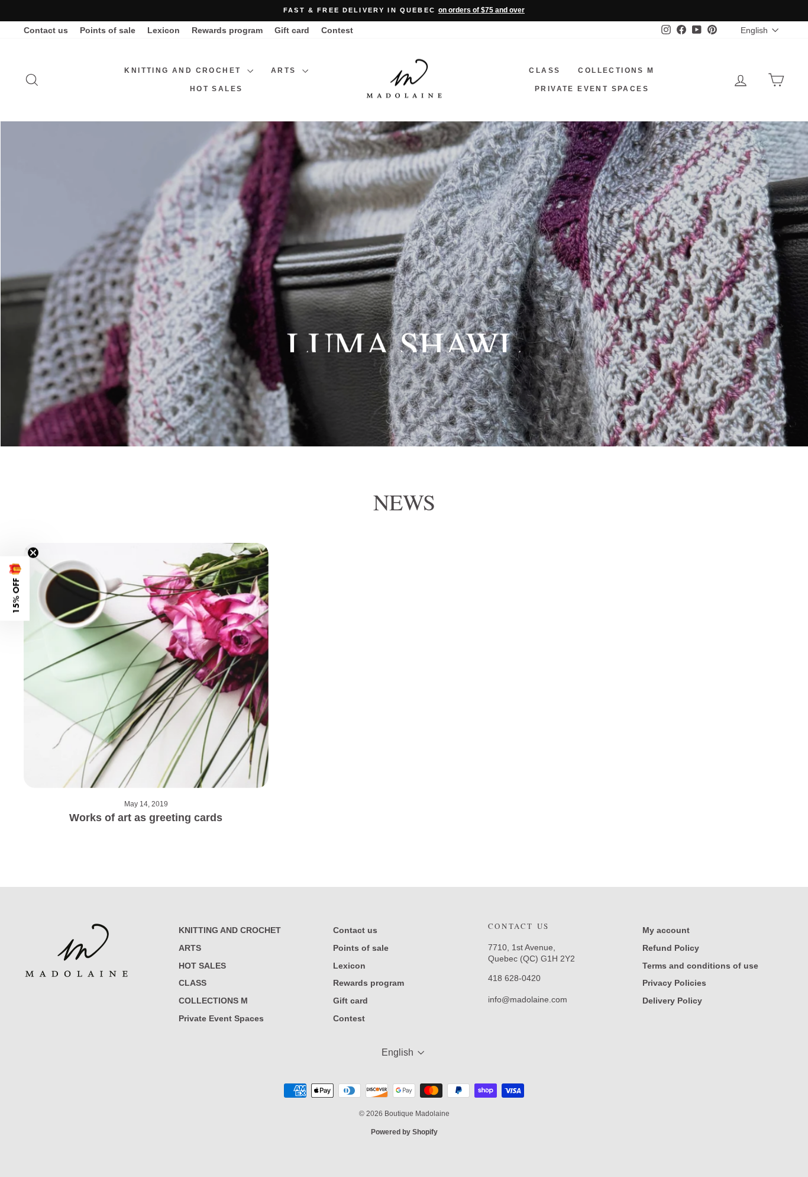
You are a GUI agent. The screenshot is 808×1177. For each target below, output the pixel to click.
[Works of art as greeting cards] (146, 665)
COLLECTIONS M (616, 70)
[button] (15, 589)
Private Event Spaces (592, 89)
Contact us (46, 30)
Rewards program (227, 30)
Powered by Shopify (404, 1132)
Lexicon (163, 30)
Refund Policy (670, 948)
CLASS (544, 70)
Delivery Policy (672, 1000)
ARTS (285, 70)
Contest (337, 30)
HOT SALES (216, 89)
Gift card (291, 30)
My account (666, 930)
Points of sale (107, 30)
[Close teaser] (33, 553)
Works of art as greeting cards (145, 818)
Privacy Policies (674, 983)
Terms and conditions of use (700, 965)
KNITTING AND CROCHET (184, 70)
